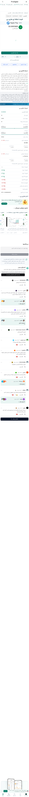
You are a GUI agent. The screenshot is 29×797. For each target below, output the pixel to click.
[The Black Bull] (9, 330)
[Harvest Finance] (15, 390)
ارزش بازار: (3, 4)
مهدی (24, 408)
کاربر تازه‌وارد (23, 340)
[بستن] (2, 791)
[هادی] (27, 290)
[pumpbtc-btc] (12, 381)
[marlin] (13, 320)
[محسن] (27, 372)
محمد (21, 399)
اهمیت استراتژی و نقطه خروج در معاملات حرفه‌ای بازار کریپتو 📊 (16, 212)
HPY (3, 56)
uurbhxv (24, 310)
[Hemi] (14, 350)
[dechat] (13, 399)
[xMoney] (15, 310)
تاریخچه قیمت (15, 16)
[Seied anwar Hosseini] (27, 330)
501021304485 (22, 362)
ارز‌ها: (27, 4)
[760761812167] (27, 280)
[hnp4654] (27, 350)
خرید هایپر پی (13, 53)
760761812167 (23, 280)
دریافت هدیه (4, 203)
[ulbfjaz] (27, 390)
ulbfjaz (24, 390)
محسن (24, 372)
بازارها (20, 16)
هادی (24, 290)
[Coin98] (12, 362)
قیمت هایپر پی (25, 112)
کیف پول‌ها (8, 16)
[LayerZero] (12, 280)
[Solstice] (16, 290)
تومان (17, 56)
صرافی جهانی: (10, 4)
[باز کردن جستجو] (2, 1)
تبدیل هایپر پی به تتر (14, 60)
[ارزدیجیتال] (14, 1)
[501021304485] (27, 362)
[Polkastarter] (13, 340)
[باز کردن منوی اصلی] (26, 1)
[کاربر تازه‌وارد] (27, 340)
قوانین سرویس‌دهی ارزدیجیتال (17, 101)
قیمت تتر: (21, 4)
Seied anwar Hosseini (21, 330)
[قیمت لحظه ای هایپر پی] (8, 23)
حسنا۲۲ (20, 381)
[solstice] (13, 301)
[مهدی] (27, 408)
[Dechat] (16, 372)
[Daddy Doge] (16, 408)
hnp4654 (24, 350)
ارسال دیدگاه (14, 254)
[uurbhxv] (27, 310)
